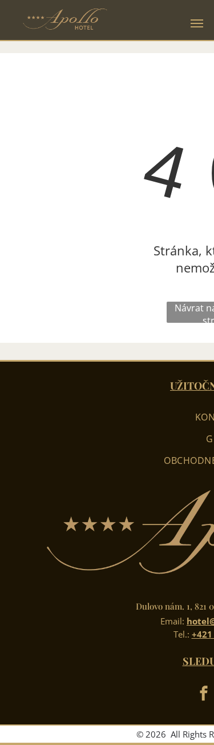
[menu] (196, 23)
